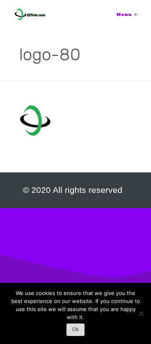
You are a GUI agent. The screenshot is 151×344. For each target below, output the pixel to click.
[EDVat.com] (30, 14)
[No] (141, 315)
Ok (75, 329)
